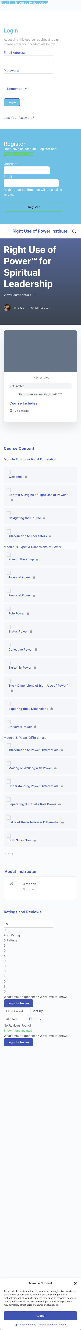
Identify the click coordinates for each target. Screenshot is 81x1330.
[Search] (74, 231)
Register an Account (18, 154)
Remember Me (17, 89)
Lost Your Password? (19, 118)
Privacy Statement (47, 1324)
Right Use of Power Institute (40, 231)
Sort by (37, 1011)
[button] (75, 1283)
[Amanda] (14, 886)
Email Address (15, 53)
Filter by (35, 1019)
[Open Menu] (6, 231)
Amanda (30, 884)
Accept (41, 1315)
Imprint (62, 1324)
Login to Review (18, 1003)
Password (11, 71)
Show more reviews (18, 1030)
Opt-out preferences (25, 1324)
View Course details (18, 295)
